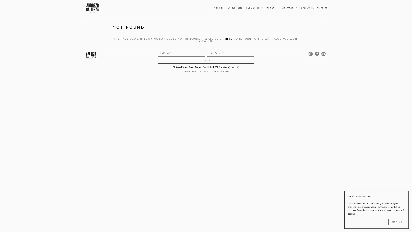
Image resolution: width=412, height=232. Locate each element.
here (229, 38)
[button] (272, 8)
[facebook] (317, 54)
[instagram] (311, 54)
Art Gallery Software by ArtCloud (214, 71)
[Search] (322, 8)
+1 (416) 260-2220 (231, 67)
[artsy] (323, 54)
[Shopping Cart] (326, 8)
